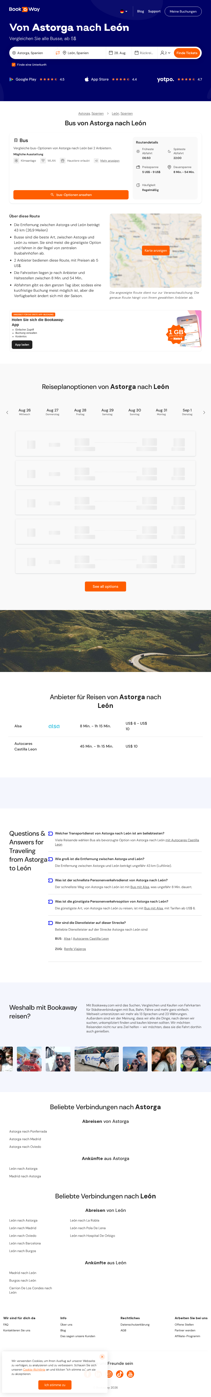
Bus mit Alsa (139, 887)
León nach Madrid (22, 1228)
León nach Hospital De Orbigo (92, 1235)
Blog (63, 1330)
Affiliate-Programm (187, 1336)
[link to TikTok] (119, 1374)
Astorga (84, 113)
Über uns (66, 1324)
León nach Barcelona (25, 1243)
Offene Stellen (184, 1324)
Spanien (97, 113)
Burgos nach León (22, 1280)
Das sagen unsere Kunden (77, 1336)
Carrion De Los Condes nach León (30, 1290)
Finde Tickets (187, 53)
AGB (123, 1330)
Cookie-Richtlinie (34, 1369)
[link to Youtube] (130, 1374)
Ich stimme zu (55, 1385)
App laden (22, 344)
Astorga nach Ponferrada (28, 1131)
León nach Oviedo (22, 1235)
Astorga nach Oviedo (25, 1147)
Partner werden (185, 1330)
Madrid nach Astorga (25, 1176)
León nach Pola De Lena (88, 1228)
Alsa (18, 726)
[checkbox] (13, 64)
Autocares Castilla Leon (25, 746)
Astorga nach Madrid (25, 1139)
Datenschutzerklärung (135, 1324)
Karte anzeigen (156, 250)
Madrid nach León (22, 1273)
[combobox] (32, 53)
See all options (105, 586)
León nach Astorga (23, 1168)
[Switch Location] (58, 53)
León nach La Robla (84, 1220)
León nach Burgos (22, 1251)
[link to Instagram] (109, 1374)
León (115, 113)
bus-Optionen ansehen (74, 195)
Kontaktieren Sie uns (16, 1330)
